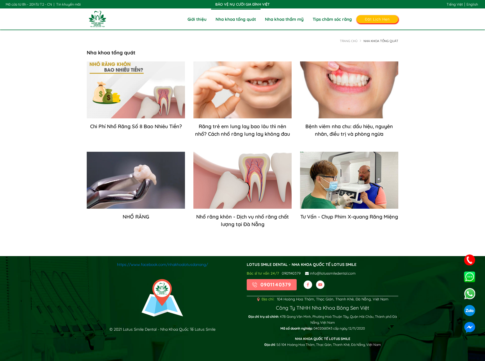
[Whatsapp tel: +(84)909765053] (469, 293)
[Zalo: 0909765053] (469, 310)
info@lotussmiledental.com (332, 273)
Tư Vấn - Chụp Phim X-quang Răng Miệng (349, 216)
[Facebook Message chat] (469, 327)
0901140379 (291, 273)
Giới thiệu (197, 19)
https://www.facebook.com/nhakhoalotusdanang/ (162, 264)
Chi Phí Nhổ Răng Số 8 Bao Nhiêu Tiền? (136, 126)
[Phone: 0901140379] (469, 260)
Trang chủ (349, 41)
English (472, 4)
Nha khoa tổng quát (236, 19)
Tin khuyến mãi (68, 4)
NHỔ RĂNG (136, 216)
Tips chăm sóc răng (332, 19)
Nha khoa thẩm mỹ (284, 19)
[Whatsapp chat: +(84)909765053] (469, 276)
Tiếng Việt (455, 4)
